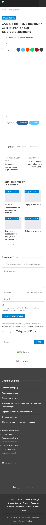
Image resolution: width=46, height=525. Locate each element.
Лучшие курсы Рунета (10, 438)
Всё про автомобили (9, 442)
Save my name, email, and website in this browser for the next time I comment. (22, 309)
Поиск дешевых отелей (10, 445)
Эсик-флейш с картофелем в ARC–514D (35, 164)
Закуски (10, 500)
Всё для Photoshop (9, 434)
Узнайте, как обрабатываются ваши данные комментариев (23, 326)
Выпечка (10, 507)
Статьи (23, 510)
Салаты (20, 500)
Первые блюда (32, 500)
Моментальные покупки (10, 430)
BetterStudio (29, 521)
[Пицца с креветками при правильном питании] (13, 196)
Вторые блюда (14, 503)
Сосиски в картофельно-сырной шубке (11, 167)
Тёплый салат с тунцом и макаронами (18, 422)
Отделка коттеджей (9, 453)
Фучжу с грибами (9, 417)
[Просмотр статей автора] (23, 138)
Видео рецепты (9, 18)
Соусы (25, 503)
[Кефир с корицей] (33, 196)
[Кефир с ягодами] (33, 223)
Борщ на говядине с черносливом (17, 412)
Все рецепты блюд (8, 449)
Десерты (35, 503)
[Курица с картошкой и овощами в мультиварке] (13, 223)
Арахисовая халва (10, 393)
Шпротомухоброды (10, 388)
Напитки (20, 507)
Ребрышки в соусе (10, 398)
